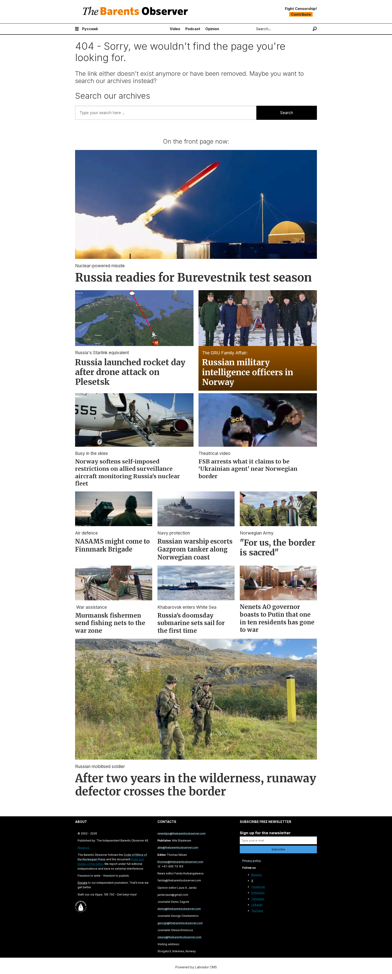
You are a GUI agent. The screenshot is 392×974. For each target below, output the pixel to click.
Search (286, 112)
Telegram (257, 898)
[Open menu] (77, 29)
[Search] (315, 29)
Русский (90, 29)
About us (83, 847)
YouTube (257, 910)
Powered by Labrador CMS (196, 967)
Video (175, 29)
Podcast (192, 29)
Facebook (258, 886)
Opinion (212, 29)
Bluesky (256, 874)
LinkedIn (257, 904)
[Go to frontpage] (136, 11)
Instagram (258, 892)
